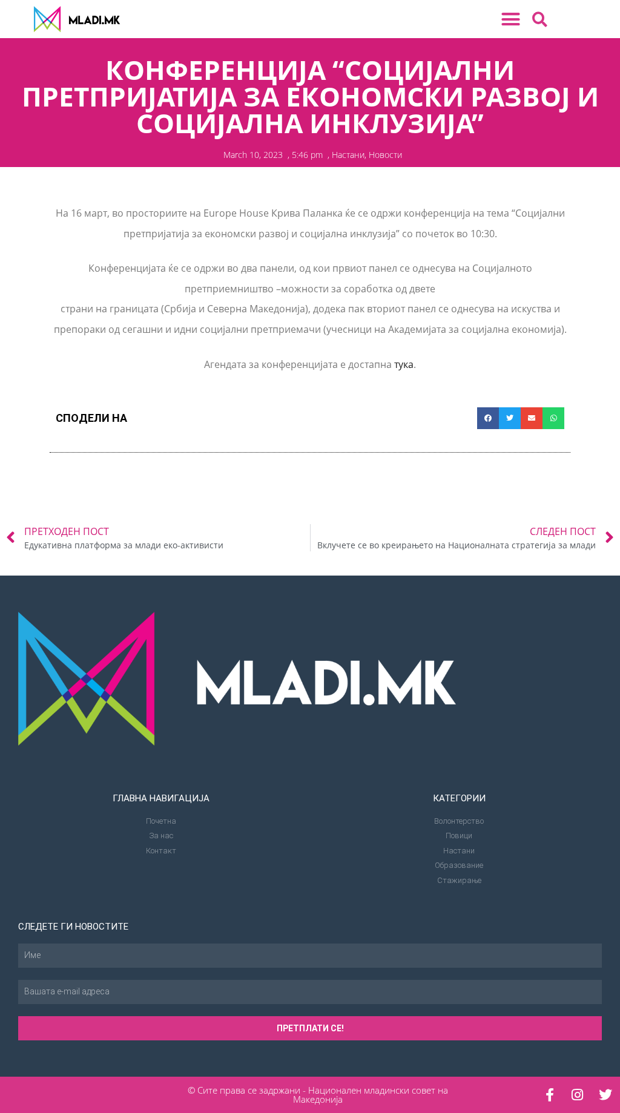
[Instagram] (577, 1095)
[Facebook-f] (549, 1095)
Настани (348, 154)
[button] (511, 19)
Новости (385, 154)
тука (404, 364)
